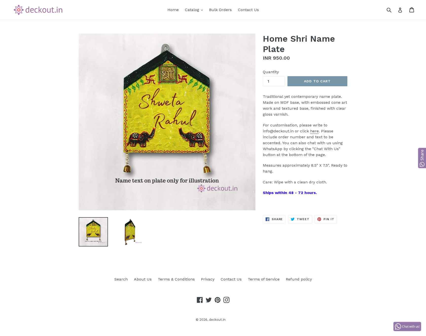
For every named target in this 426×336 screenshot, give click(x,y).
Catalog (195, 9)
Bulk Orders (220, 9)
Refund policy (299, 279)
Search (121, 279)
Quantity (271, 72)
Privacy (207, 279)
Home (173, 9)
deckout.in (217, 319)
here (314, 131)
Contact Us (248, 9)
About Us (143, 279)
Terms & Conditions (176, 279)
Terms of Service (264, 279)
